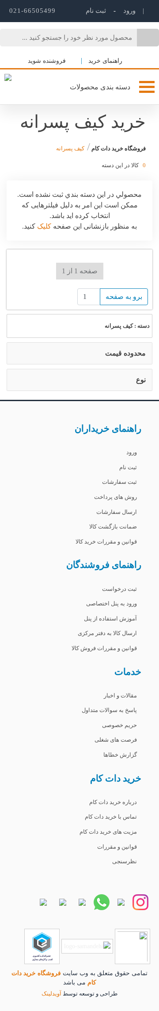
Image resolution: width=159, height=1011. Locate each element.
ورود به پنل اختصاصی (111, 603)
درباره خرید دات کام (113, 802)
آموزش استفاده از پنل (110, 618)
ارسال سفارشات (116, 512)
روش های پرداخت (115, 497)
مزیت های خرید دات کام (108, 831)
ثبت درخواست (119, 589)
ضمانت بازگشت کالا (113, 526)
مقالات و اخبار (120, 695)
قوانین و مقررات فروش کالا (104, 648)
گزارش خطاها (120, 754)
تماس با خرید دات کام (111, 816)
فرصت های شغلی (116, 739)
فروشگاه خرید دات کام (118, 148)
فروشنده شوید (48, 60)
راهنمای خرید (105, 60)
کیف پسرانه (70, 148)
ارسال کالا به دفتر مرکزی (107, 633)
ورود (128, 10)
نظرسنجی (124, 861)
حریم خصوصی (119, 725)
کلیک (43, 226)
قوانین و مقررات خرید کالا (106, 541)
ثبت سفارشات (119, 482)
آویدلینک (51, 993)
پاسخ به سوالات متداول (109, 710)
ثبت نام (128, 467)
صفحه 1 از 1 (80, 271)
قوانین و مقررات (117, 846)
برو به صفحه (124, 296)
